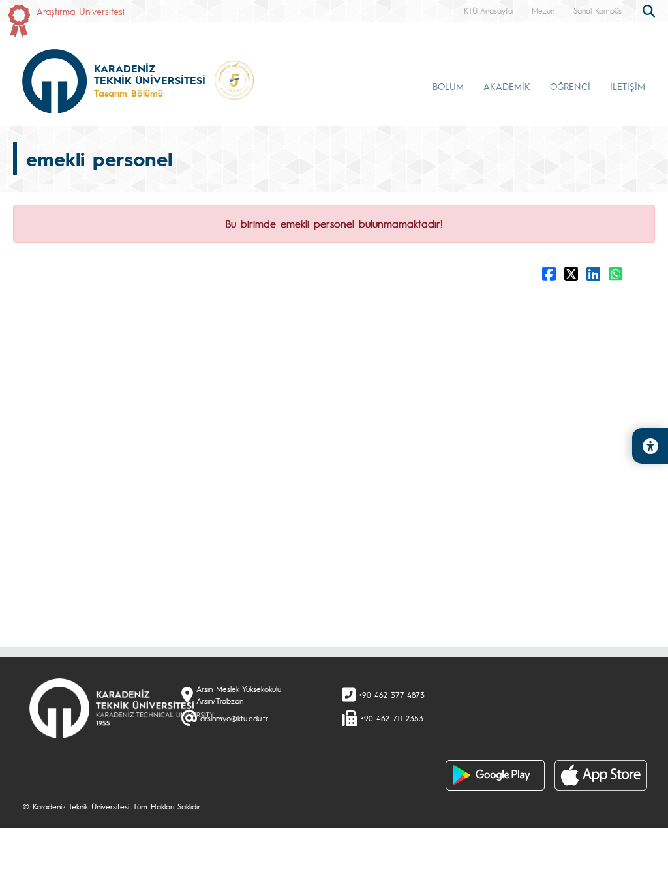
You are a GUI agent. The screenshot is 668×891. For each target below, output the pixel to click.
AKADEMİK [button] (506, 86)
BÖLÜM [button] (448, 86)
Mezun (543, 10)
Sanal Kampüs (597, 10)
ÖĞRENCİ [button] (570, 86)
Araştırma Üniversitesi (81, 11)
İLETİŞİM (627, 86)
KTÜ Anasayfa (488, 10)
